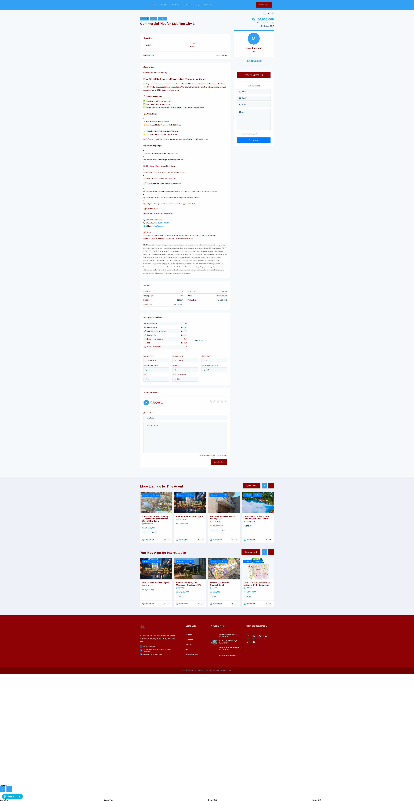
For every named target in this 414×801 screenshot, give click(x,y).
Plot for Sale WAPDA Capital (228, 641)
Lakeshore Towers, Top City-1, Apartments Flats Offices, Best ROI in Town (229, 634)
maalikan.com (254, 48)
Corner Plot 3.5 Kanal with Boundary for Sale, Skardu (228, 655)
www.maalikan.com (157, 226)
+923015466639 (163, 223)
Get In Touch (263, 5)
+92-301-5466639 (156, 220)
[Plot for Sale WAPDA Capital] (214, 642)
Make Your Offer (14, 796)
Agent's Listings (251, 486)
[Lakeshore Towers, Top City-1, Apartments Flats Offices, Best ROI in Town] (214, 636)
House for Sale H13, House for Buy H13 (229, 647)
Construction (208, 5)
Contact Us (187, 5)
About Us (164, 5)
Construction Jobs (192, 654)
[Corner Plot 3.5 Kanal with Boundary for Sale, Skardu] (214, 655)
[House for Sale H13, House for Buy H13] (214, 649)
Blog (197, 5)
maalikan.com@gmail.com (152, 654)
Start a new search (251, 552)
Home (154, 5)
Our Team (175, 5)
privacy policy (254, 134)
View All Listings (254, 75)
